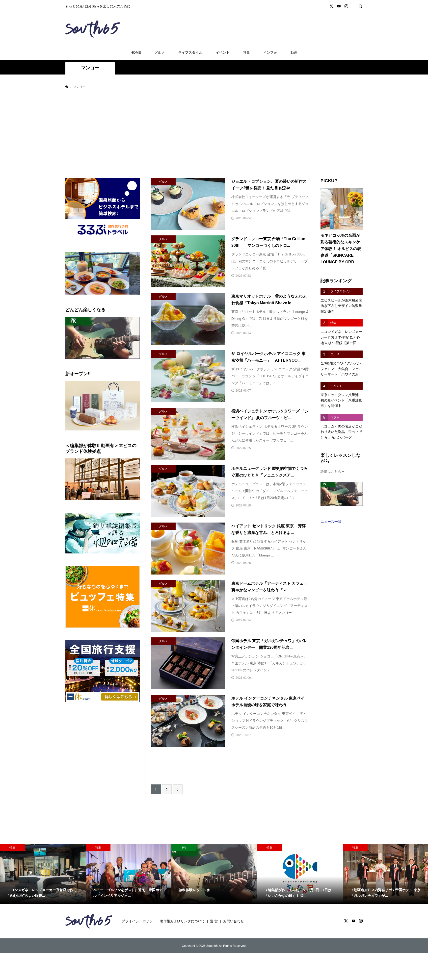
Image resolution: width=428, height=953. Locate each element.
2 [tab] (74, 296)
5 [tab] (91, 296)
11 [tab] (125, 296)
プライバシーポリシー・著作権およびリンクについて (163, 921)
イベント (223, 52)
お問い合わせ (233, 921)
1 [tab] (68, 296)
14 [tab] (100, 299)
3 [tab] (80, 296)
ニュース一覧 (331, 522)
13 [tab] (137, 296)
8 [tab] (108, 296)
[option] (43, 874)
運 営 (214, 921)
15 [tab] (106, 299)
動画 (294, 52)
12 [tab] (131, 296)
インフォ (270, 52)
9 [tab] (114, 296)
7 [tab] (102, 296)
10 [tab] (120, 296)
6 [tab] (97, 296)
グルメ (159, 52)
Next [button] (134, 273)
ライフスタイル (190, 52)
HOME (136, 52)
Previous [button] (71, 273)
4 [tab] (85, 296)
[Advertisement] (214, 134)
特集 (246, 52)
